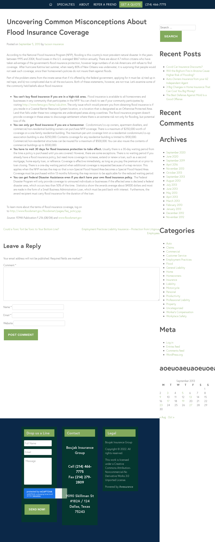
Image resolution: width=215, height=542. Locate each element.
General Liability (175, 267)
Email (7, 315)
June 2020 (172, 156)
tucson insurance (54, 44)
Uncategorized (174, 308)
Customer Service (176, 255)
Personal (171, 292)
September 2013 (175, 176)
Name (7, 307)
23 (161, 405)
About (84, 4)
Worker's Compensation (179, 312)
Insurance (171, 279)
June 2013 (172, 188)
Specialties (66, 4)
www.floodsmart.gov (70, 217)
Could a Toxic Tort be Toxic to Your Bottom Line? (31, 229)
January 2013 (173, 209)
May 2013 (171, 192)
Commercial (173, 251)
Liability (171, 283)
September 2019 (175, 160)
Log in (169, 342)
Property (171, 304)
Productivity (173, 296)
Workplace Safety (176, 316)
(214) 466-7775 (155, 4)
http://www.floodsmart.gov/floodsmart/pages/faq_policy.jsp (45, 211)
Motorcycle (172, 288)
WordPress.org (174, 354)
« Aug (163, 417)
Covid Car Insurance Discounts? (184, 66)
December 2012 (175, 213)
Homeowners (173, 275)
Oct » (171, 417)
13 (190, 397)
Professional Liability (178, 300)
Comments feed (175, 350)
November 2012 (175, 217)
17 (168, 401)
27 (190, 405)
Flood (169, 263)
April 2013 (172, 196)
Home (169, 271)
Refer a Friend (105, 4)
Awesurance (126, 486)
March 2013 (173, 201)
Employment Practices (179, 259)
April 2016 (172, 164)
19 (183, 401)
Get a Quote (131, 4)
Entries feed (173, 346)
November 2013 (175, 168)
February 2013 (174, 205)
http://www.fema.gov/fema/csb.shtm (44, 104)
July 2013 (171, 184)
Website (8, 323)
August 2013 (173, 180)
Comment (9, 265)
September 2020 (175, 152)
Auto (169, 243)
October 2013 (174, 172)
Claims (170, 247)
